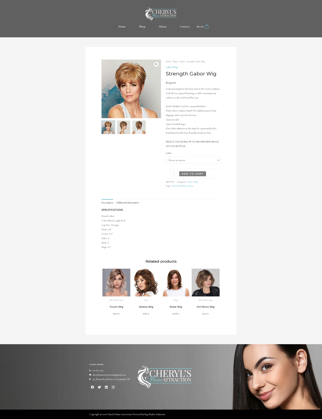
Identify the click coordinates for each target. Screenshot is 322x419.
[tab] (107, 202)
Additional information (127, 202)
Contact (185, 26)
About (163, 26)
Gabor (182, 61)
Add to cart (193, 173)
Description (107, 202)
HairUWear (182, 186)
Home (122, 26)
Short (191, 186)
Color (169, 153)
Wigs (175, 61)
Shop (142, 26)
